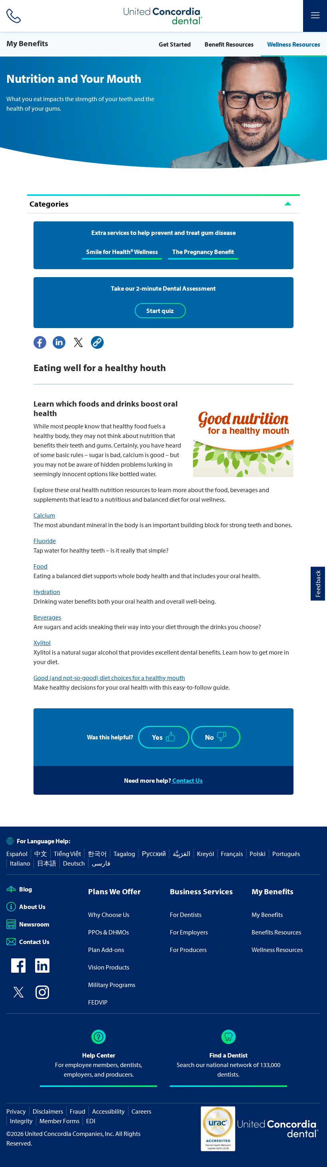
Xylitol (42, 643)
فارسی (101, 863)
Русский (154, 854)
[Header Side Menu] (315, 16)
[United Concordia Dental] (163, 15)
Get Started (175, 44)
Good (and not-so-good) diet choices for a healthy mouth (109, 678)
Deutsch (74, 863)
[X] (78, 342)
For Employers (189, 932)
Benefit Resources (229, 44)
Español (17, 854)
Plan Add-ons (106, 950)
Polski (258, 854)
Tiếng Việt (67, 854)
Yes (157, 737)
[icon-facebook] (18, 970)
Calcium (44, 515)
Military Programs (111, 985)
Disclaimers (48, 1111)
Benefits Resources (276, 932)
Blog (25, 889)
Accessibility (108, 1111)
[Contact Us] (12, 16)
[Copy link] (97, 342)
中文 (40, 854)
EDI (90, 1121)
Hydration (46, 592)
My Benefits (267, 915)
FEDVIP (98, 1002)
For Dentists (185, 915)
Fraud (77, 1111)
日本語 (46, 863)
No (209, 737)
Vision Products (108, 967)
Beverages (47, 617)
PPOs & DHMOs (108, 932)
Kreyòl (205, 854)
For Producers (188, 950)
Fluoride (44, 541)
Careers (141, 1111)
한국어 (97, 854)
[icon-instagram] (42, 997)
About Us (32, 907)
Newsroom (34, 924)
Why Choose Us (108, 915)
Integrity (21, 1121)
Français (232, 854)
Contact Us (187, 780)
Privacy (16, 1111)
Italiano (20, 863)
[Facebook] (39, 342)
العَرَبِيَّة (181, 854)
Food (40, 566)
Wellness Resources (293, 44)
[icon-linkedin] (42, 970)
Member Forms (59, 1121)
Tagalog (124, 854)
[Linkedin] (59, 342)
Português (286, 854)
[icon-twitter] (18, 997)
